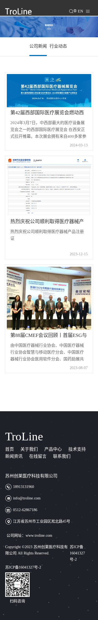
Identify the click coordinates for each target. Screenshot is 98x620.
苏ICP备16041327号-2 (77, 553)
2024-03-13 (79, 145)
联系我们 (62, 456)
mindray (18, 11)
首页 (9, 449)
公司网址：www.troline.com (29, 535)
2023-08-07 (79, 368)
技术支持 (77, 449)
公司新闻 (38, 46)
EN (80, 11)
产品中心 (53, 449)
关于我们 (29, 449)
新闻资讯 (14, 456)
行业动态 (58, 46)
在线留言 (38, 456)
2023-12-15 (79, 254)
